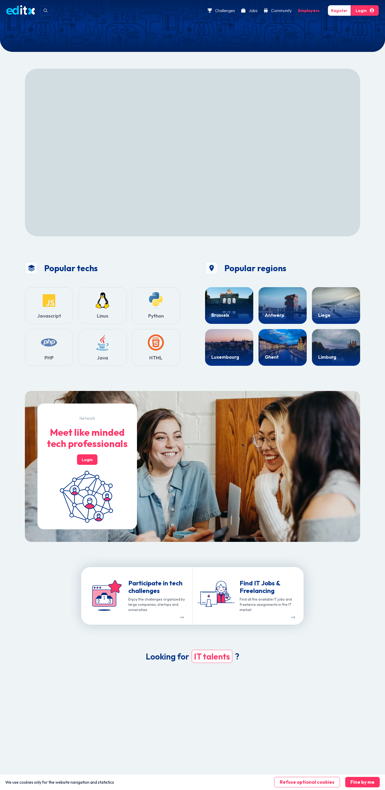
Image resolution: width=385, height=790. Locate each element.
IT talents (212, 656)
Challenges (225, 10)
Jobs (253, 10)
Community (281, 10)
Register (339, 10)
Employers (309, 10)
